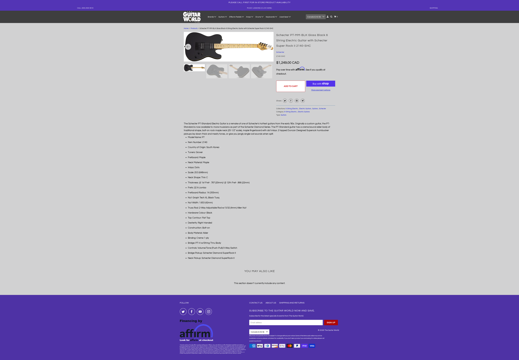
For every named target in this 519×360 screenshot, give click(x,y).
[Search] (331, 16)
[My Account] (328, 16)
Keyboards (270, 17)
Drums (258, 17)
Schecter (280, 52)
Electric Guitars (305, 109)
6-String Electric (292, 109)
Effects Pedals (235, 17)
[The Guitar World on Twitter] (184, 311)
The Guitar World (332, 330)
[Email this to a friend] (302, 101)
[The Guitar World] (192, 17)
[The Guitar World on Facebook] (192, 311)
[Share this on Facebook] (290, 101)
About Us (271, 303)
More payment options (320, 90)
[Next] (269, 47)
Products (194, 28)
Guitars (221, 17)
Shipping (434, 8)
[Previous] (188, 47)
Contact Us (255, 303)
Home (186, 28)
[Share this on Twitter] (284, 101)
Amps (248, 17)
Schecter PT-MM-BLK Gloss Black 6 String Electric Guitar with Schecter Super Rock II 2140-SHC (302, 40)
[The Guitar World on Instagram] (209, 311)
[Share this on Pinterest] (296, 101)
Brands (211, 17)
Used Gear (284, 17)
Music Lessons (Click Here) (259, 8)
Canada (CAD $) (314, 17)
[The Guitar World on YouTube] (201, 311)
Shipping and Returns (292, 303)
